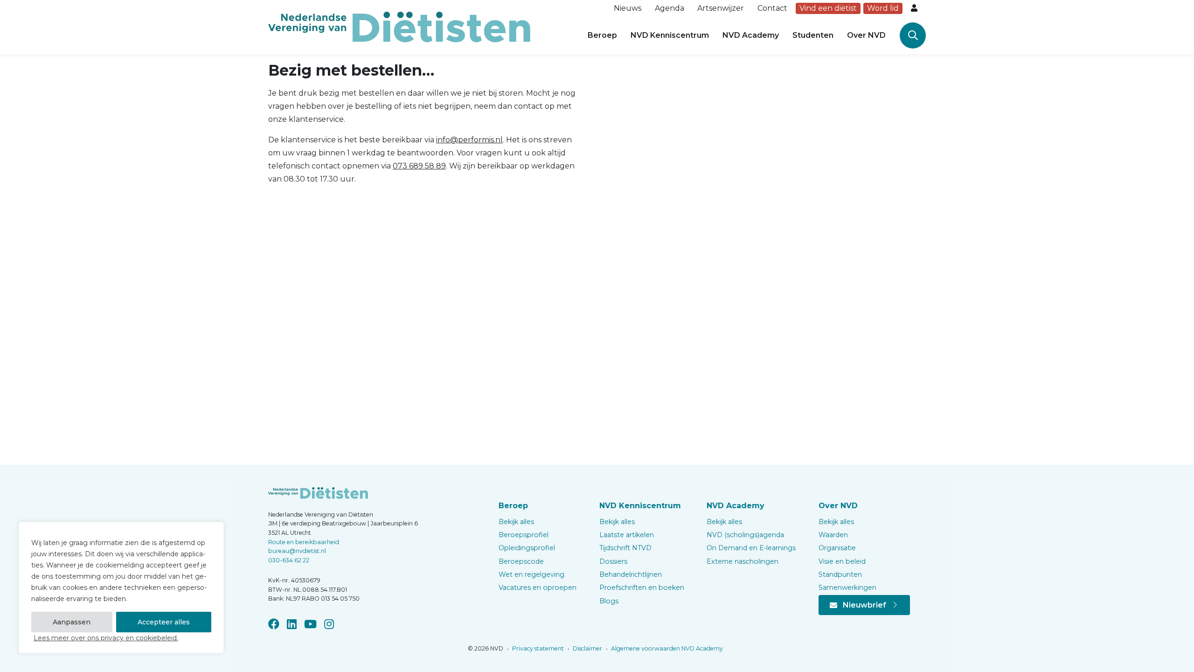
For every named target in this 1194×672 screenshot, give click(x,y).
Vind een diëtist (828, 8)
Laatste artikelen (626, 535)
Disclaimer (586, 648)
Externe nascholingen (742, 561)
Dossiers (613, 561)
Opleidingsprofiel (527, 548)
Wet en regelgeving (531, 574)
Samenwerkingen (847, 587)
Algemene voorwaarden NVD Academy (666, 648)
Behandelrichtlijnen (630, 574)
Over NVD (866, 35)
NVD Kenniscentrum (670, 35)
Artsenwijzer (720, 8)
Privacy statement (537, 648)
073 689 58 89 (419, 165)
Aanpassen (71, 622)
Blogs (608, 601)
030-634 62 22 (288, 560)
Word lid (883, 8)
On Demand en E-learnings (751, 548)
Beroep (602, 35)
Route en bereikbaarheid (303, 542)
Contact (772, 8)
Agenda (669, 8)
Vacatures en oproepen (537, 587)
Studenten (812, 35)
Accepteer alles (164, 622)
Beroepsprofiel (523, 535)
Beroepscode (521, 561)
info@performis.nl (469, 139)
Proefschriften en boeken (641, 587)
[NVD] (399, 26)
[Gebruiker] (915, 8)
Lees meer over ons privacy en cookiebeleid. (106, 638)
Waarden (833, 535)
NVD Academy (750, 35)
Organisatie (837, 548)
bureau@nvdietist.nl (297, 550)
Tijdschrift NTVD (625, 548)
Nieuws (627, 8)
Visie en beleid (842, 561)
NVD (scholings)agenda (745, 535)
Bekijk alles (516, 522)
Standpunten (840, 574)
